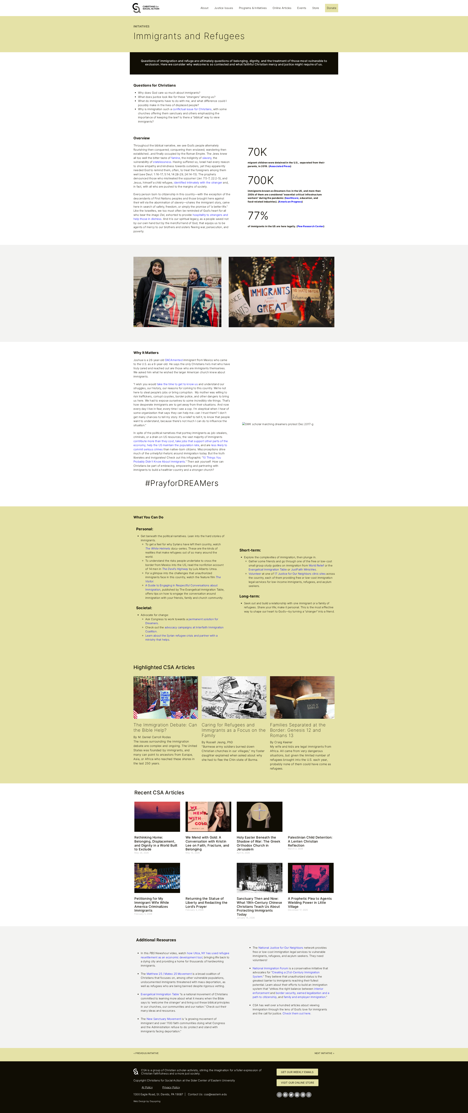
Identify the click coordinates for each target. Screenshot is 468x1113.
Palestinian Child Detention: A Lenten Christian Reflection (310, 841)
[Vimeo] (297, 1094)
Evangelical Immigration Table (268, 569)
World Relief (316, 565)
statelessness (162, 162)
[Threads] (309, 1094)
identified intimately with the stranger (198, 182)
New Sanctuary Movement (164, 1019)
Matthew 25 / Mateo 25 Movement (169, 973)
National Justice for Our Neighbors (280, 947)
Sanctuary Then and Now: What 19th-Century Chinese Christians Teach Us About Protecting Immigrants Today (259, 906)
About (204, 8)
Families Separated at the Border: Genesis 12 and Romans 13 (298, 730)
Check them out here (296, 1013)
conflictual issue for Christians (192, 109)
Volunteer (255, 573)
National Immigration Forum (270, 968)
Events (301, 8)
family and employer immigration (305, 997)
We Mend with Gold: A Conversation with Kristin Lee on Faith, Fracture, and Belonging (207, 843)
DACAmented (174, 360)
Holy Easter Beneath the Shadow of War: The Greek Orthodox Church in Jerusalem (258, 843)
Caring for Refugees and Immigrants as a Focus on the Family (234, 730)
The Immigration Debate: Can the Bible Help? (165, 727)
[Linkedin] (303, 1094)
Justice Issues (223, 8)
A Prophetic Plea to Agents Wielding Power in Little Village (310, 902)
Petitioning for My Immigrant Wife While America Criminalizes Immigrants (151, 904)
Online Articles (282, 8)
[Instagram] (279, 1094)
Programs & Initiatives (253, 8)
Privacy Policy (171, 1087)
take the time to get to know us (177, 384)
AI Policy (147, 1087)
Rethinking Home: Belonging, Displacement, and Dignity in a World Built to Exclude (156, 843)
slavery (206, 158)
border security (285, 993)
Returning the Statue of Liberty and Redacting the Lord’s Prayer (206, 902)
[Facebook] (285, 1094)
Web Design (139, 1101)
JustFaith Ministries (303, 569)
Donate (331, 8)
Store (315, 8)
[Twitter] (291, 1094)
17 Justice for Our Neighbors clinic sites (300, 573)
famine (175, 158)
